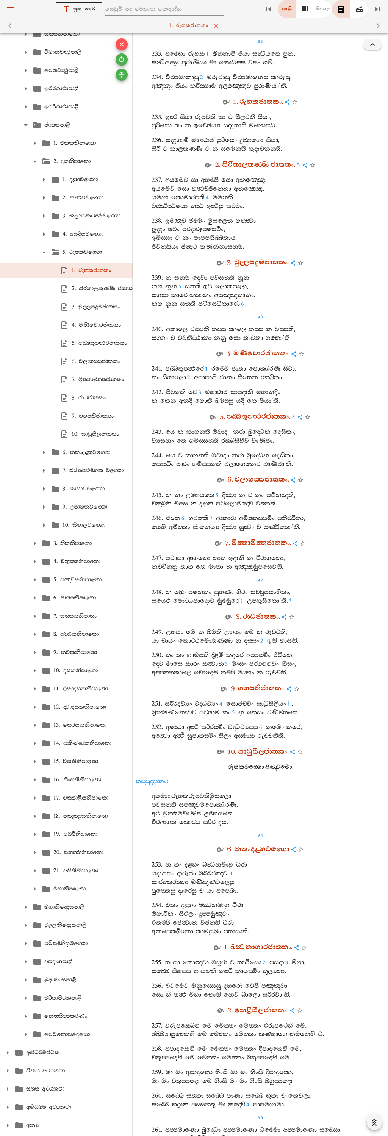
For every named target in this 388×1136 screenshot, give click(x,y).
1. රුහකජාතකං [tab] (188, 25)
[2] (305, 9)
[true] (359, 9)
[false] (341, 9)
